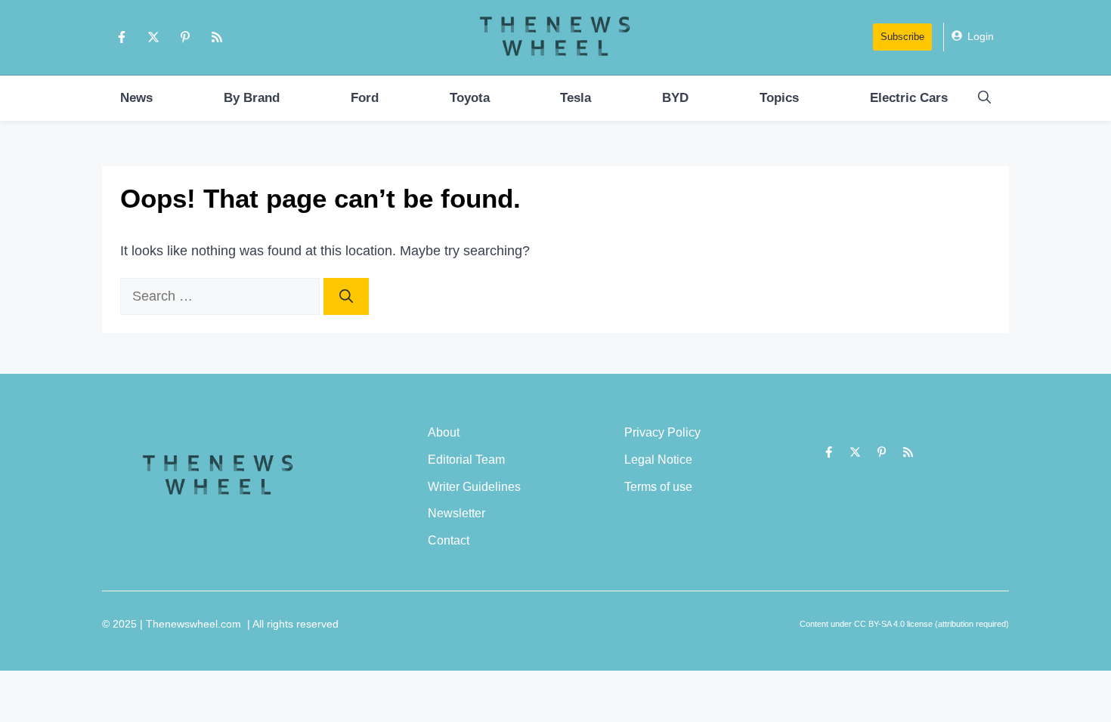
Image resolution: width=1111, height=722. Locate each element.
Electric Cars (909, 98)
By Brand (252, 98)
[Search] (346, 296)
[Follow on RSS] (217, 37)
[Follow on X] (153, 37)
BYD (675, 98)
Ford (365, 98)
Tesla (575, 98)
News (136, 98)
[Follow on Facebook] (122, 37)
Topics (779, 98)
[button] (984, 98)
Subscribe (902, 36)
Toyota (470, 98)
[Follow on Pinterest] (185, 37)
